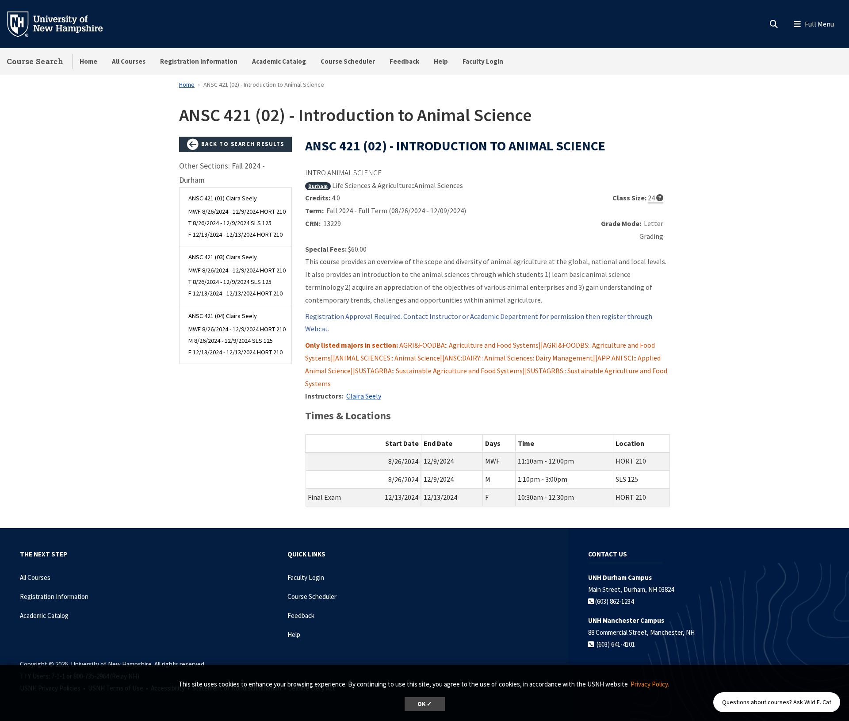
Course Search (35, 61)
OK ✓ (424, 704)
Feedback (404, 61)
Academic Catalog (279, 61)
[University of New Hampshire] (62, 23)
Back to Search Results (241, 143)
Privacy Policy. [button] (650, 684)
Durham (318, 186)
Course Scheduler (348, 61)
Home (88, 61)
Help (441, 61)
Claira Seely (363, 395)
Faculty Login (483, 61)
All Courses (128, 61)
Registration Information (198, 61)
